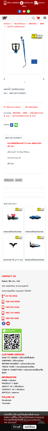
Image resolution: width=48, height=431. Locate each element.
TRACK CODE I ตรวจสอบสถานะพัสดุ (18, 366)
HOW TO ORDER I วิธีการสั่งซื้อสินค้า (18, 357)
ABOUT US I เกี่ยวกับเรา (13, 386)
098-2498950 (13, 2)
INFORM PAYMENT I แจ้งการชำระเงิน (18, 363)
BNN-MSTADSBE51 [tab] (13, 137)
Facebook (6, 400)
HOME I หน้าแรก (9, 380)
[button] (32, 18)
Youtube (6, 403)
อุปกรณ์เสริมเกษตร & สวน (24, 115)
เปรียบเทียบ (32, 107)
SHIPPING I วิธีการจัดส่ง (13, 360)
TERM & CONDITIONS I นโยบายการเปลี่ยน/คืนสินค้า (22, 371)
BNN (25, 113)
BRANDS (17, 113)
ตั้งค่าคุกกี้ (16, 427)
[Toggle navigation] (45, 18)
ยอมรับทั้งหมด (30, 427)
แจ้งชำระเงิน (28, 2)
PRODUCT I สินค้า (10, 383)
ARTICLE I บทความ (10, 392)
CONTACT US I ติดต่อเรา (13, 389)
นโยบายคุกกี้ (12, 422)
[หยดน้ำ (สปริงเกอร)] (24, 52)
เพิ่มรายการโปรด (13, 107)
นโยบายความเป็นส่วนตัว (31, 420)
